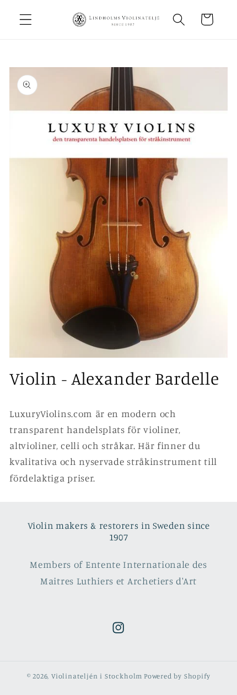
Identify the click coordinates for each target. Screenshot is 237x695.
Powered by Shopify (177, 676)
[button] (26, 20)
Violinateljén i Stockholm (96, 676)
